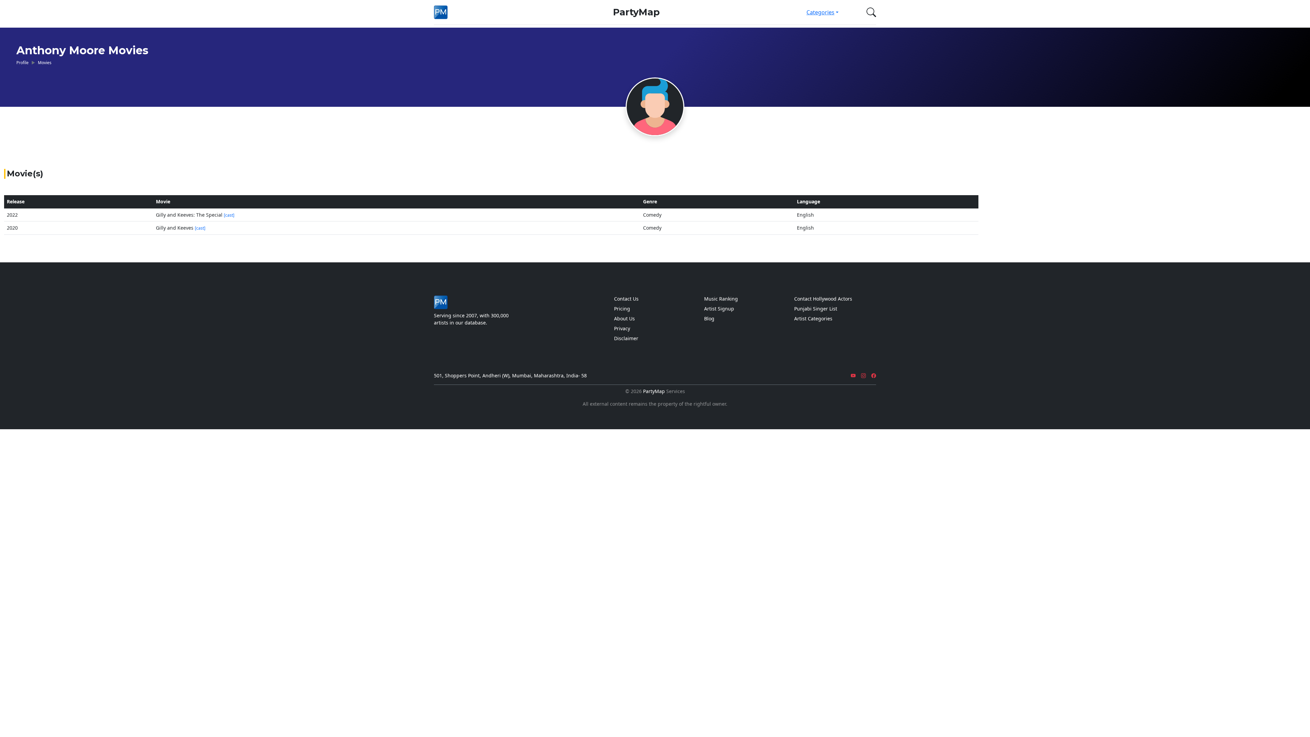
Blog (709, 318)
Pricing (622, 308)
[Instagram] (863, 375)
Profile (22, 62)
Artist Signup (719, 308)
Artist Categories (813, 318)
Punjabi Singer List (815, 308)
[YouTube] (853, 375)
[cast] (229, 215)
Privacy (622, 328)
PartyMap (636, 12)
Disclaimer (626, 338)
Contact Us (626, 298)
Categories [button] (820, 12)
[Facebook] (873, 375)
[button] (870, 12)
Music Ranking (721, 298)
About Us (624, 318)
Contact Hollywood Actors (823, 298)
